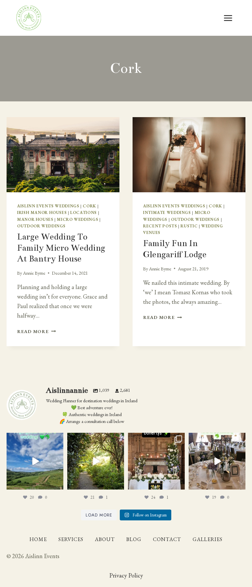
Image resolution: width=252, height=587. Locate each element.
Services (70, 539)
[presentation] (63, 154)
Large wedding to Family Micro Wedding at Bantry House (61, 248)
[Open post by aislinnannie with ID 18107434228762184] (95, 461)
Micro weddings (77, 219)
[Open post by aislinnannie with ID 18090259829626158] (217, 461)
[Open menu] (228, 18)
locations (83, 212)
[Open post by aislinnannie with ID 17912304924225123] (35, 461)
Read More (36, 331)
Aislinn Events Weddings (48, 206)
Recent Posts (160, 226)
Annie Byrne (34, 273)
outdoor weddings (41, 226)
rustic (189, 226)
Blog (133, 539)
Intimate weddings (167, 212)
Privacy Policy (126, 575)
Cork (89, 206)
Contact (167, 539)
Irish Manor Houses (42, 212)
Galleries (207, 539)
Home (38, 539)
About (105, 539)
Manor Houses (35, 219)
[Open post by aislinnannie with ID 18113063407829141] (156, 461)
